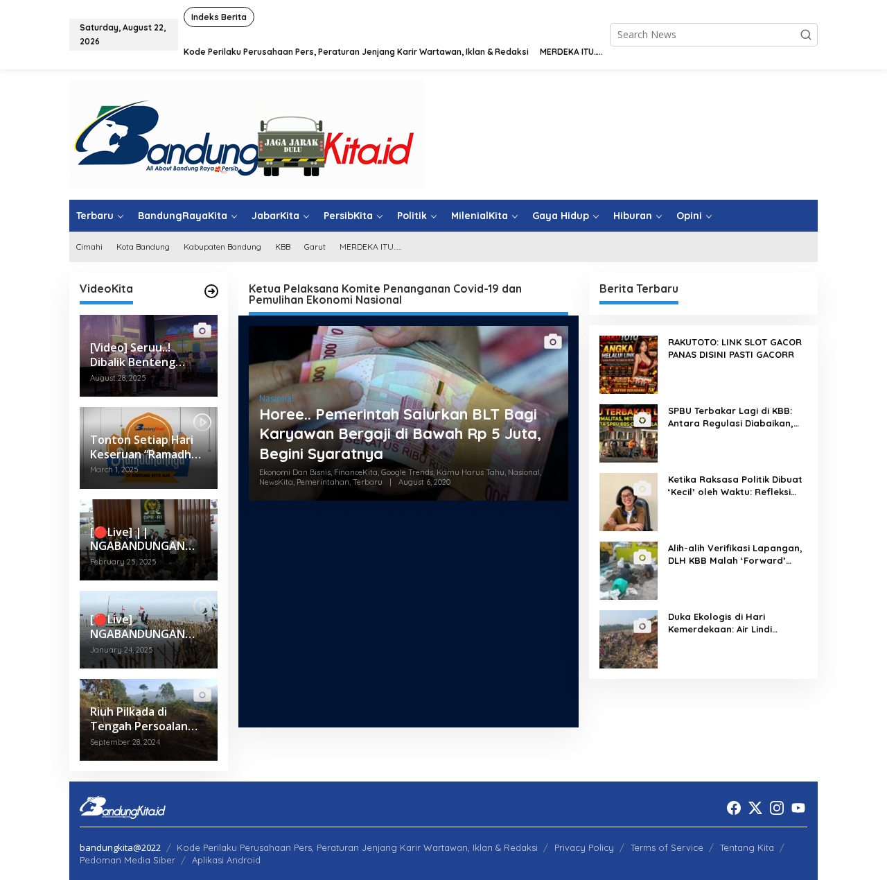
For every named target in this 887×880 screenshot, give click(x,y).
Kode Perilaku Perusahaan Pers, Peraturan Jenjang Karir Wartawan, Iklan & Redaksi (357, 847)
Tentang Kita (747, 847)
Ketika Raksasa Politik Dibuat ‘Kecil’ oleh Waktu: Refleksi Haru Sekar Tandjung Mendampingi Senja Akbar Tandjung (735, 486)
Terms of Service (667, 847)
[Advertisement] (408, 619)
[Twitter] (755, 808)
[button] (806, 34)
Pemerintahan (323, 482)
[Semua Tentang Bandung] (246, 133)
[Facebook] (734, 808)
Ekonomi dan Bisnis (295, 472)
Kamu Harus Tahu (470, 472)
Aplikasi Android (226, 859)
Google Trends (407, 472)
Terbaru (368, 482)
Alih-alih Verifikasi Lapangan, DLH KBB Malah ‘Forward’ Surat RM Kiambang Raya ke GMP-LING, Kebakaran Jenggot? (735, 554)
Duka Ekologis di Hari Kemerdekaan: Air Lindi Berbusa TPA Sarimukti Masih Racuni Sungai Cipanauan (734, 623)
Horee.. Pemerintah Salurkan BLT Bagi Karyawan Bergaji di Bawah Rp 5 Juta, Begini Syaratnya (400, 433)
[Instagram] (777, 808)
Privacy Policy (584, 847)
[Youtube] (798, 808)
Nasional (276, 398)
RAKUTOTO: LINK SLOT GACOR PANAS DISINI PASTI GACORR (735, 348)
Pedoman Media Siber (127, 859)
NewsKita (276, 482)
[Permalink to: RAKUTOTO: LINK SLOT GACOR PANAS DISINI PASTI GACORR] (628, 363)
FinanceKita (356, 472)
